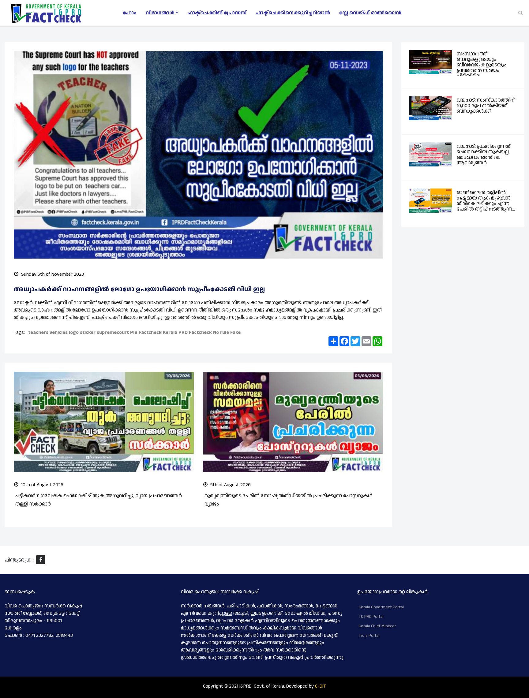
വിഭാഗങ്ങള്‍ (160, 13)
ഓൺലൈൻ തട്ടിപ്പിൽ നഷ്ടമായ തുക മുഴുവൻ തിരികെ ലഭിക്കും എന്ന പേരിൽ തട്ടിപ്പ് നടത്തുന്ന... (486, 201)
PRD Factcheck (195, 332)
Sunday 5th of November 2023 (52, 274)
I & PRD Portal (371, 617)
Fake (235, 332)
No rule (221, 332)
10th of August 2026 (41, 484)
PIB (133, 332)
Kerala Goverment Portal (381, 607)
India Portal (369, 636)
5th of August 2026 (230, 484)
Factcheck (150, 332)
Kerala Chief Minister (377, 626)
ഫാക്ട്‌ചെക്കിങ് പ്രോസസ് (216, 13)
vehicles (59, 332)
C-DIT (320, 686)
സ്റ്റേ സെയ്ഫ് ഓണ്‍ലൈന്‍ (370, 13)
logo (74, 332)
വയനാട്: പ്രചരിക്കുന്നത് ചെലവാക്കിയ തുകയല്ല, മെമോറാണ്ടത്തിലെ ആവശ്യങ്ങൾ (483, 154)
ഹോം (130, 13)
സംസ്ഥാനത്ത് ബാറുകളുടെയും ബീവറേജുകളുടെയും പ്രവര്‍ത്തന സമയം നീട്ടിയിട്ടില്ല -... (482, 65)
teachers (38, 332)
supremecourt (113, 332)
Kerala (170, 332)
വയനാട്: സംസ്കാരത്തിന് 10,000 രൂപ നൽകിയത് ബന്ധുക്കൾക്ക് (486, 106)
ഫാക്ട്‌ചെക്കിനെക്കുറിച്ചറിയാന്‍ (293, 13)
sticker (88, 332)
